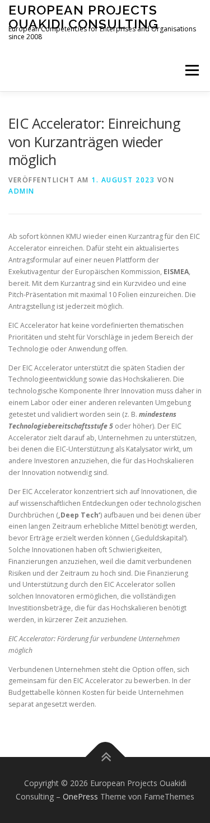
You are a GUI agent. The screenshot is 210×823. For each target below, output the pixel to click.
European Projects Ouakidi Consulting (83, 16)
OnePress (80, 796)
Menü (191, 70)
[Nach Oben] (105, 757)
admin (21, 191)
